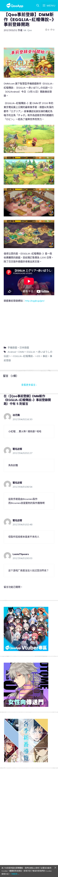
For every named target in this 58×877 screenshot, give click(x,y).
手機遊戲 (12, 347)
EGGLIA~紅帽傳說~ (23, 356)
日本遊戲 (24, 347)
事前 (45, 356)
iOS (38, 356)
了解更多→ (14, 874)
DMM (21, 351)
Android (12, 351)
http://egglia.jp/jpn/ (34, 300)
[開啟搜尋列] (38, 5)
